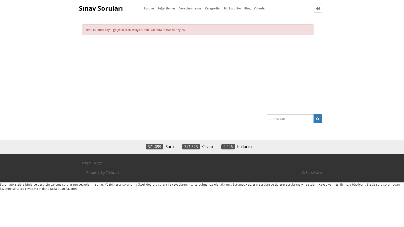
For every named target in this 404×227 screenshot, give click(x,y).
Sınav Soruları (101, 8)
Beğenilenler (166, 8)
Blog (247, 8)
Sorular (149, 8)
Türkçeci (112, 172)
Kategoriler (213, 8)
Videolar (260, 8)
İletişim (86, 163)
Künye (98, 163)
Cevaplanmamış (190, 8)
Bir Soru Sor (232, 8)
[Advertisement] (202, 76)
